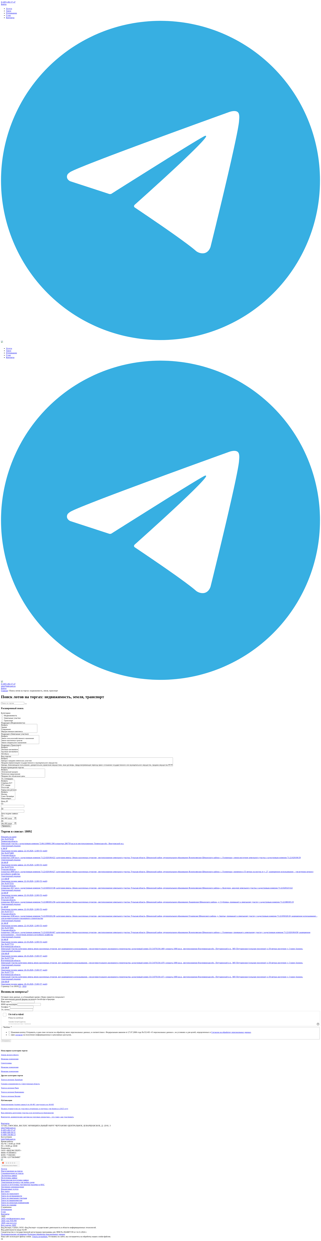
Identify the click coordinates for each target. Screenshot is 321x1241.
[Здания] (19, 727)
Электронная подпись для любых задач (17, 1182)
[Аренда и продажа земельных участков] (87, 761)
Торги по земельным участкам (14, 1198)
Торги (8, 11)
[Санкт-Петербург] (8, 796)
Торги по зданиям (8, 1205)
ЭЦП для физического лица (13, 1218)
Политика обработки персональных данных (46, 1234)
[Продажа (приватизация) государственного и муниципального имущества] (87, 763)
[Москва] (8, 794)
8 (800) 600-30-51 (8, 1132)
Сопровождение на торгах (12, 1173)
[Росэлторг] (8, 787)
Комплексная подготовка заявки (15, 1180)
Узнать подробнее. (40, 1236)
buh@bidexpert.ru (8, 1139)
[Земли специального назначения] (20, 743)
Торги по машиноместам (11, 1200)
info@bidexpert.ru (8, 686)
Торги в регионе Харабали (12, 1080)
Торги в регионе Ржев (10, 1088)
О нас (8, 15)
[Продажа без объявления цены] (23, 776)
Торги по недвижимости (11, 1196)
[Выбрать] (19, 725)
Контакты (10, 18)
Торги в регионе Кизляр (10, 1096)
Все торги (5, 1191)
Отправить (6, 1041)
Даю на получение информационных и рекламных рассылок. (41, 1035)
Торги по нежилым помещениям (15, 1203)
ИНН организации (9, 1004)
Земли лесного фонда (10, 1055)
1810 (24, 986)
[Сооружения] (19, 729)
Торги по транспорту (10, 1194)
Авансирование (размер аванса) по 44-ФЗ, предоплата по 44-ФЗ (27, 1104)
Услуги (9, 9)
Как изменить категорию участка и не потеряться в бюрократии (27, 1113)
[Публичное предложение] (23, 774)
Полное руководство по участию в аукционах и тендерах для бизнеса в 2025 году (34, 1109)
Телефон (5, 1007)
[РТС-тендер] (8, 785)
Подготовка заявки (9, 1178)
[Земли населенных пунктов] (20, 741)
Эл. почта (5, 1009)
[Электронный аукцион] (23, 772)
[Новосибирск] (8, 799)
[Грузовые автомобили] (10, 752)
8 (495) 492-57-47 (8, 2)
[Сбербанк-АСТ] (8, 783)
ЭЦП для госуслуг (9, 1223)
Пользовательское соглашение (14, 1234)
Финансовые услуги (9, 1189)
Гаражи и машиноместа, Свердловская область (20, 1084)
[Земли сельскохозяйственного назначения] (20, 738)
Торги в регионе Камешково (12, 1092)
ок (2, 1239)
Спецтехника (6, 1063)
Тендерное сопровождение (12, 1187)
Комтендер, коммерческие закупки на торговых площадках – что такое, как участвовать (37, 1117)
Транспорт (8, 721)
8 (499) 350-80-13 (8, 1135)
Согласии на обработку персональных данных (231, 1032)
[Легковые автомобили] (10, 750)
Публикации (11, 13)
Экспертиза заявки (9, 1175)
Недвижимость (10, 715)
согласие (19, 1035)
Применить (6, 826)
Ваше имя (6, 1002)
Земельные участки (12, 718)
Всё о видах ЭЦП (8, 1225)
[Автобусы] (10, 754)
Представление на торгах (12, 1171)
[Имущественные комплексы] (19, 732)
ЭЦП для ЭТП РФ (9, 1221)
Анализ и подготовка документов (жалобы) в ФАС (23, 1185)
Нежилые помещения (9, 1059)
